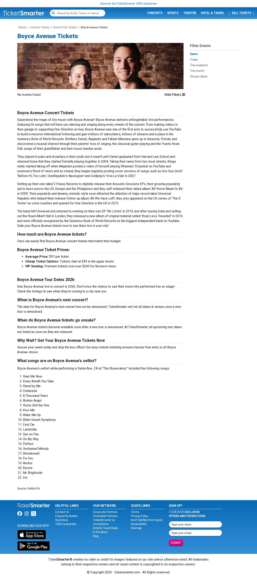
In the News (100, 532)
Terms (135, 512)
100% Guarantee (65, 524)
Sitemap (136, 528)
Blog (96, 536)
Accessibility (139, 524)
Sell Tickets (241, 13)
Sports (172, 13)
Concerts (154, 13)
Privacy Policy (139, 516)
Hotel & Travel (212, 13)
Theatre (189, 13)
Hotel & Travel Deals (105, 528)
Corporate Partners (105, 512)
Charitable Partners (105, 516)
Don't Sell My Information (147, 520)
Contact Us (62, 512)
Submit (176, 542)
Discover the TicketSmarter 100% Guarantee (128, 3)
